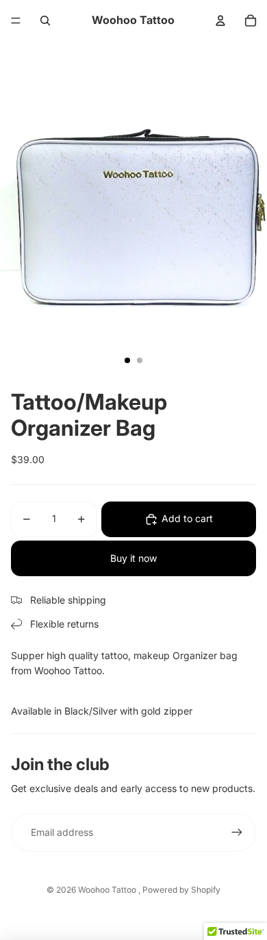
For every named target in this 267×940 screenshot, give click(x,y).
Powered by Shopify (181, 890)
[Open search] (45, 20)
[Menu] (15, 20)
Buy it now (133, 558)
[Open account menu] (220, 20)
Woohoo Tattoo (108, 890)
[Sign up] (237, 832)
